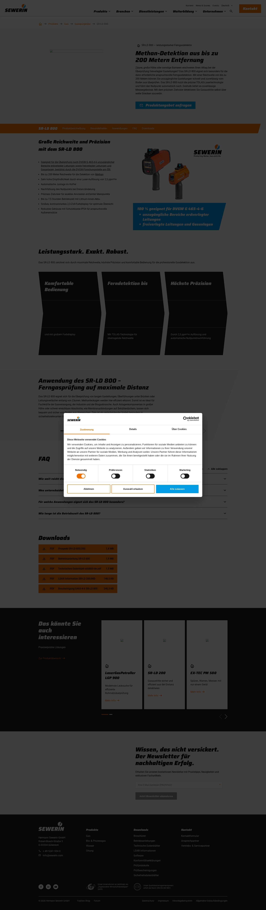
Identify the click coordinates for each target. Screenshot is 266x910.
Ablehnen (89, 489)
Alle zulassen (177, 489)
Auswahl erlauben (133, 489)
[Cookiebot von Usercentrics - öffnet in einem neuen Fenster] (185, 419)
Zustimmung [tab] (87, 429)
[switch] (115, 476)
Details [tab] (133, 429)
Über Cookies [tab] (179, 429)
